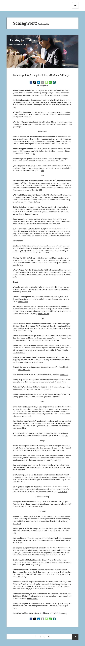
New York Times (24, 369)
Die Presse (62, 491)
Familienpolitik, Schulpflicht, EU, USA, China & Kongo (41, 75)
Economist (56, 396)
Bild (14, 533)
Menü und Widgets (75, 8)
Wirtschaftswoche (46, 588)
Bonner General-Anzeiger (28, 214)
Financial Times (60, 382)
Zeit (42, 170)
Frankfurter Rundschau (55, 161)
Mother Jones (32, 598)
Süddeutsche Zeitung (60, 95)
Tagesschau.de (43, 313)
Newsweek (64, 374)
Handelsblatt (21, 428)
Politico (48, 389)
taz (34, 153)
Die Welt (64, 143)
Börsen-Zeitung (19, 352)
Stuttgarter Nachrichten (22, 117)
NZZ (40, 190)
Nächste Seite (75, 637)
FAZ (48, 253)
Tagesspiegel (23, 301)
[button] (31, 82)
